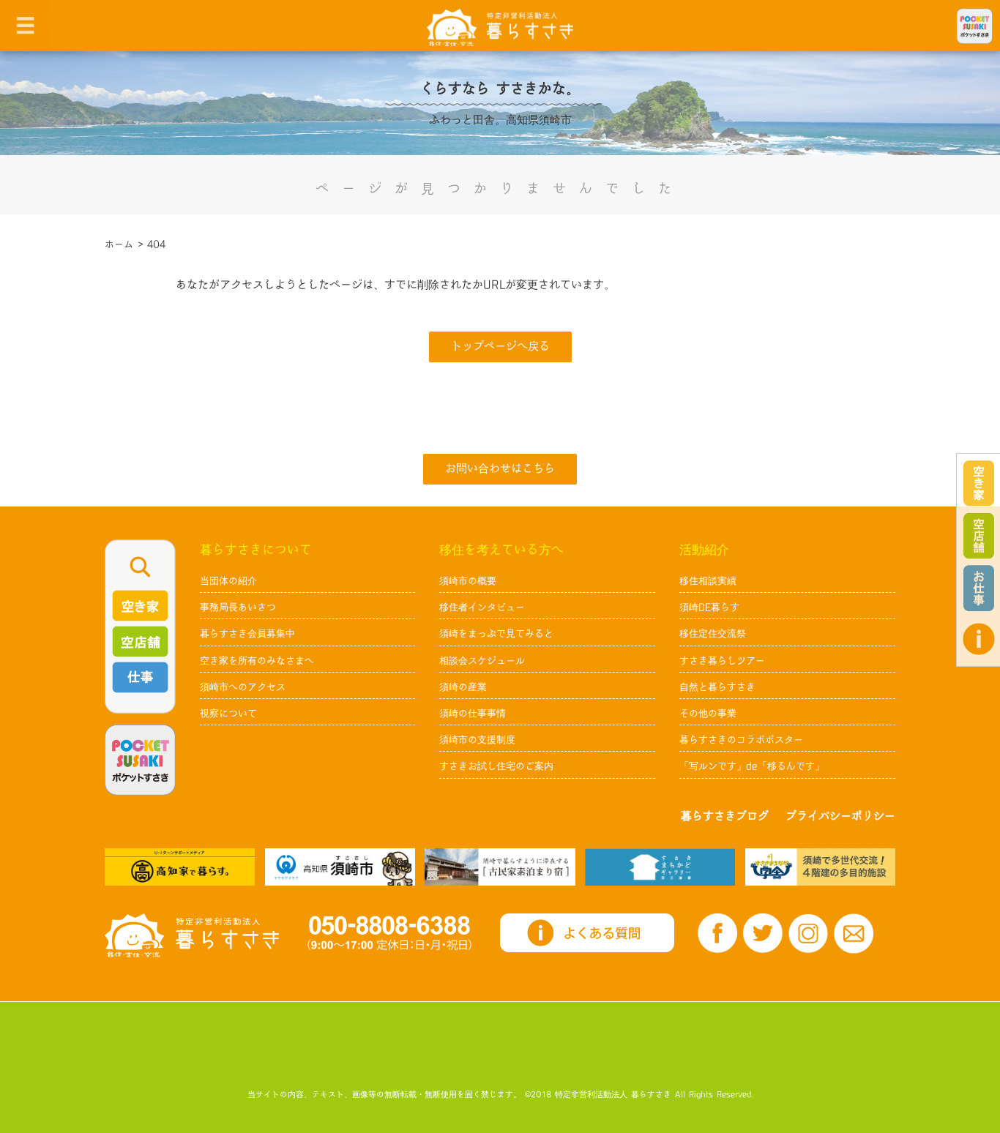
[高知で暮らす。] (180, 867)
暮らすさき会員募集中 (247, 634)
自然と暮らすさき (717, 687)
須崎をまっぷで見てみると (496, 634)
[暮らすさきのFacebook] (717, 933)
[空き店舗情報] (979, 535)
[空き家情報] (979, 483)
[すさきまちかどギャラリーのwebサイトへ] (660, 867)
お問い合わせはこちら (500, 469)
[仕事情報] (979, 588)
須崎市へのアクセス (243, 687)
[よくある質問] (979, 639)
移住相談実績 (707, 581)
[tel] (389, 932)
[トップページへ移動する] (192, 935)
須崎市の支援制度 (477, 740)
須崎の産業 (463, 687)
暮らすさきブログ (725, 816)
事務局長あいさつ (238, 607)
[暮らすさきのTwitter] (763, 933)
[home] (500, 26)
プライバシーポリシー (840, 816)
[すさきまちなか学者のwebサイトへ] (820, 867)
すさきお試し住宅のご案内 (496, 766)
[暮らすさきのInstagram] (808, 933)
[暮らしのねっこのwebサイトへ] (500, 867)
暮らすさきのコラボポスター (741, 740)
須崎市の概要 (467, 581)
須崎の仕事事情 (472, 713)
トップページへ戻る (500, 346)
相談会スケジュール (482, 661)
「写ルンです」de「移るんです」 (751, 766)
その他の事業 (707, 713)
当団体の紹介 (228, 581)
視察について (228, 713)
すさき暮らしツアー (722, 661)
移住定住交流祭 (712, 634)
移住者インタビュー (482, 607)
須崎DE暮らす (709, 607)
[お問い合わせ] (853, 933)
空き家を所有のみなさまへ (257, 661)
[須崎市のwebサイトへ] (340, 867)
